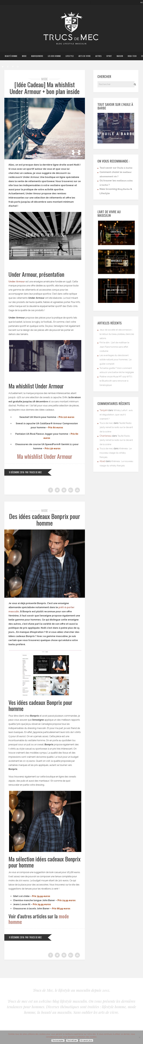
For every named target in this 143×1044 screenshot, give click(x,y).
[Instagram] (17, 66)
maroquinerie (37, 56)
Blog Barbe (124, 189)
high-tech (132, 56)
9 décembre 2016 (16, 472)
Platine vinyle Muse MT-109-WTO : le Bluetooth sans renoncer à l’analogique (116, 380)
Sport (109, 56)
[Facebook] (7, 66)
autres (98, 56)
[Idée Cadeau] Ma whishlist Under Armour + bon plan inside (45, 88)
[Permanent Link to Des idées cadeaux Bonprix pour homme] (44, 597)
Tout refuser (72, 1040)
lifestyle (70, 56)
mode (24, 56)
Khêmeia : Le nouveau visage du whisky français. (116, 452)
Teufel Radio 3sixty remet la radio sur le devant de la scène (116, 427)
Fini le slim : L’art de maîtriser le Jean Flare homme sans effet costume (114, 346)
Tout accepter (58, 1040)
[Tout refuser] (139, 1037)
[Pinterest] (12, 66)
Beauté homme (11, 56)
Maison (120, 56)
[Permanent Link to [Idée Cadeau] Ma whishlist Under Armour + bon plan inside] (44, 158)
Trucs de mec (106, 423)
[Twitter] (2, 66)
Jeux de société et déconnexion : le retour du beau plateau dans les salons (117, 334)
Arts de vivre (84, 56)
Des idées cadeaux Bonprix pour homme (44, 519)
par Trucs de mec (33, 472)
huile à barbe (125, 168)
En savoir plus (86, 1040)
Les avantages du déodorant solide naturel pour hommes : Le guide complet (115, 359)
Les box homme (54, 56)
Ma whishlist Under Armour (44, 456)
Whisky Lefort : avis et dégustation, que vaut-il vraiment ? (116, 414)
